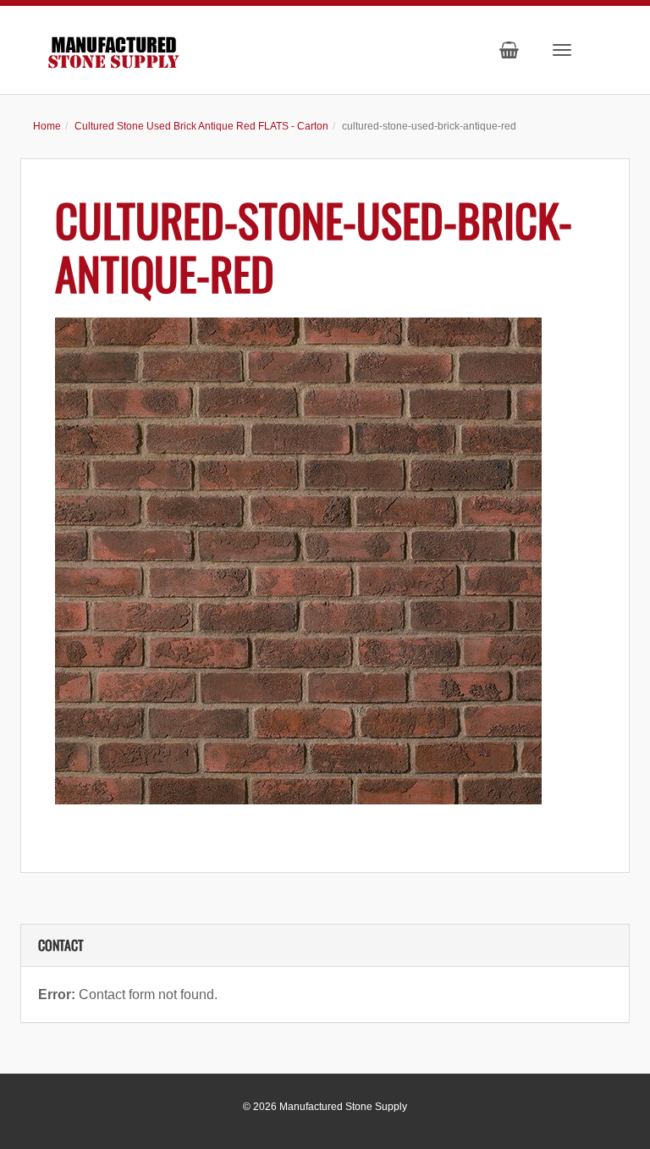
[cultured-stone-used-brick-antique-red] (325, 561)
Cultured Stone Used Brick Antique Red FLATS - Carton (201, 126)
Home (47, 126)
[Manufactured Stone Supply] (113, 48)
